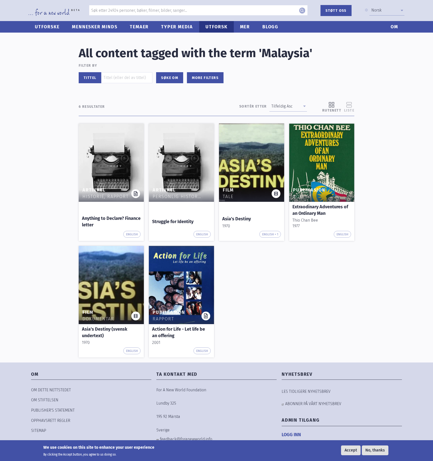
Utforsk (216, 27)
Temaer (139, 27)
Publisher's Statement (53, 410)
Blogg (270, 27)
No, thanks (375, 450)
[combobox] (386, 10)
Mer (245, 27)
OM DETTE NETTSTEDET (51, 390)
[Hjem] (54, 12)
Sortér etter (253, 106)
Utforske (47, 27)
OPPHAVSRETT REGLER (50, 420)
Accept (351, 450)
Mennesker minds (94, 27)
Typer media (177, 27)
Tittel (90, 78)
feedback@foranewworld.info (186, 439)
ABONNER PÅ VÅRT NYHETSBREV (313, 403)
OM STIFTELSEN (44, 400)
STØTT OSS (336, 11)
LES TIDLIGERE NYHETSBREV (306, 391)
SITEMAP (38, 430)
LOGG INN (291, 434)
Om (394, 27)
